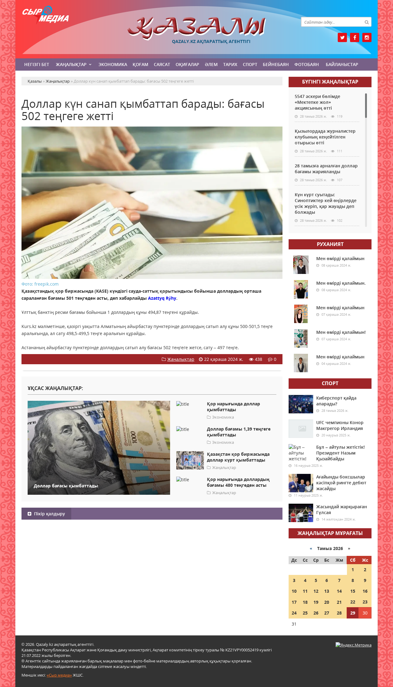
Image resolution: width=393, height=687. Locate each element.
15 (352, 591)
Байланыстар (342, 64)
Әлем (211, 64)
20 (326, 602)
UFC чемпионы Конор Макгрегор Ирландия (340, 425)
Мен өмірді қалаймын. (341, 283)
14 (339, 591)
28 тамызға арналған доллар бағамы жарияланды (326, 168)
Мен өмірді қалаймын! (341, 332)
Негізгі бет (36, 64)
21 (339, 602)
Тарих (230, 64)
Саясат (162, 64)
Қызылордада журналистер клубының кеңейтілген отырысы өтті (325, 137)
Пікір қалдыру (49, 514)
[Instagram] (367, 37)
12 (315, 591)
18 (305, 602)
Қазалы (196, 29)
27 (326, 613)
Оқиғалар (187, 64)
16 (365, 591)
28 (339, 613)
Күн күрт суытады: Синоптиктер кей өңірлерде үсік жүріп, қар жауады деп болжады (325, 203)
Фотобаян (306, 64)
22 (352, 602)
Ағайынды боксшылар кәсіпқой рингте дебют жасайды (341, 482)
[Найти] (366, 21)
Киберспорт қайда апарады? (336, 401)
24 (294, 613)
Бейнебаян (276, 64)
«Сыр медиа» (59, 675)
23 (365, 602)
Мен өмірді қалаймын (340, 258)
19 (315, 602)
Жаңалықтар (71, 64)
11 (305, 591)
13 (326, 591)
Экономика (113, 64)
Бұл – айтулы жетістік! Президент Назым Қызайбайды (340, 453)
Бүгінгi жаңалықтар (330, 81)
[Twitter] (342, 37)
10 (294, 591)
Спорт (250, 64)
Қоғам (140, 64)
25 (305, 613)
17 (294, 602)
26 (315, 613)
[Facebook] (354, 37)
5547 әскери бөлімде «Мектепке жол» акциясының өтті (317, 102)
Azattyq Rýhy (161, 298)
